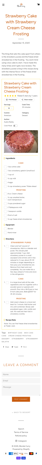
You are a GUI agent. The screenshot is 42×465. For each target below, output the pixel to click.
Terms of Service (21, 432)
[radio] (5, 96)
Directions (10, 239)
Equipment (10, 225)
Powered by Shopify (21, 449)
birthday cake (15, 333)
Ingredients (10, 158)
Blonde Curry (24, 446)
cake (4, 336)
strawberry (18, 339)
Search (21, 429)
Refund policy (21, 436)
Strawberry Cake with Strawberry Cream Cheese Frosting (20, 87)
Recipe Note (11, 320)
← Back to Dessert (21, 412)
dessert (6, 339)
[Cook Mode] (15, 126)
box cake (28, 333)
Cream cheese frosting (19, 336)
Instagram (22, 441)
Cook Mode (8, 126)
